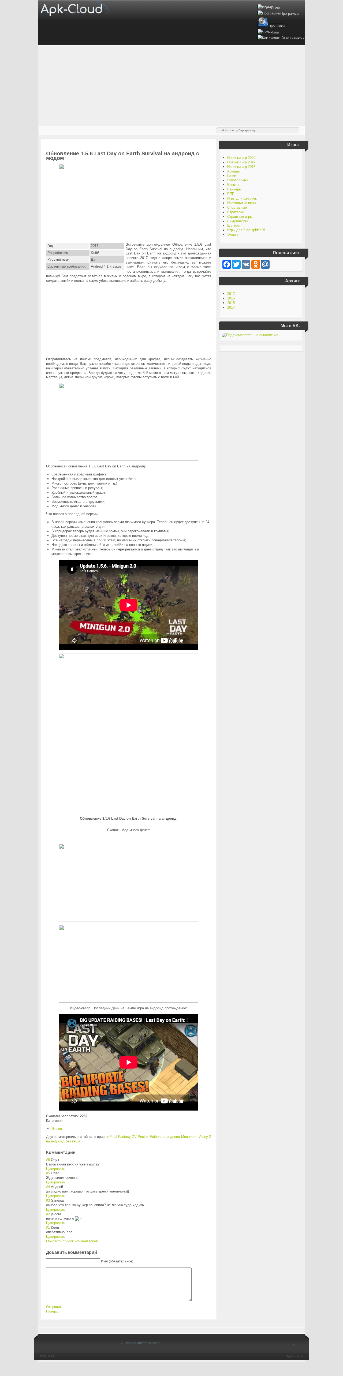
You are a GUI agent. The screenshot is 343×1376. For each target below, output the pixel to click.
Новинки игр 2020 (241, 158)
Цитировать (55, 1169)
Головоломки (237, 180)
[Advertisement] (171, 85)
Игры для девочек (242, 198)
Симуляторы (237, 221)
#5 (48, 1173)
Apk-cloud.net (295, 1356)
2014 (231, 307)
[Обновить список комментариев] (77, 1152)
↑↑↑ (295, 1344)
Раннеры (234, 189)
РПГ (230, 194)
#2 (48, 1214)
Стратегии (235, 212)
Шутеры (233, 225)
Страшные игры (239, 217)
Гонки (231, 176)
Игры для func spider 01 (246, 230)
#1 (48, 1227)
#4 (48, 1187)
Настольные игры (241, 203)
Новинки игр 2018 (241, 167)
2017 (231, 294)
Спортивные (237, 207)
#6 (48, 1160)
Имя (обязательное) (117, 1261)
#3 (48, 1200)
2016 (231, 298)
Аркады (233, 171)
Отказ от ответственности (142, 1342)
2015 (231, 303)
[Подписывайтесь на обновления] (250, 335)
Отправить (54, 1307)
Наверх (52, 1311)
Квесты (233, 185)
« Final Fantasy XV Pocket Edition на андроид (143, 1137)
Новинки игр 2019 (241, 162)
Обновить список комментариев (72, 1241)
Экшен (56, 1129)
